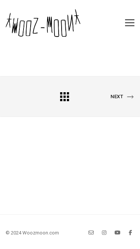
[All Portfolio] (64, 96)
